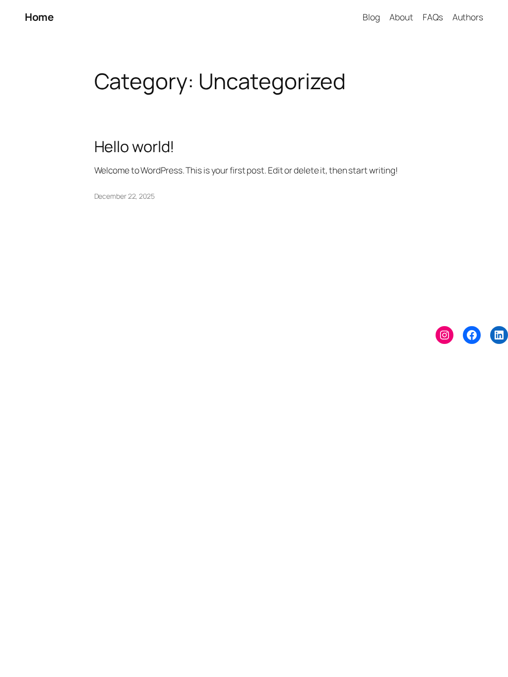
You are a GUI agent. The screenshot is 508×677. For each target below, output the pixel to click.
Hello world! (134, 146)
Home (39, 17)
